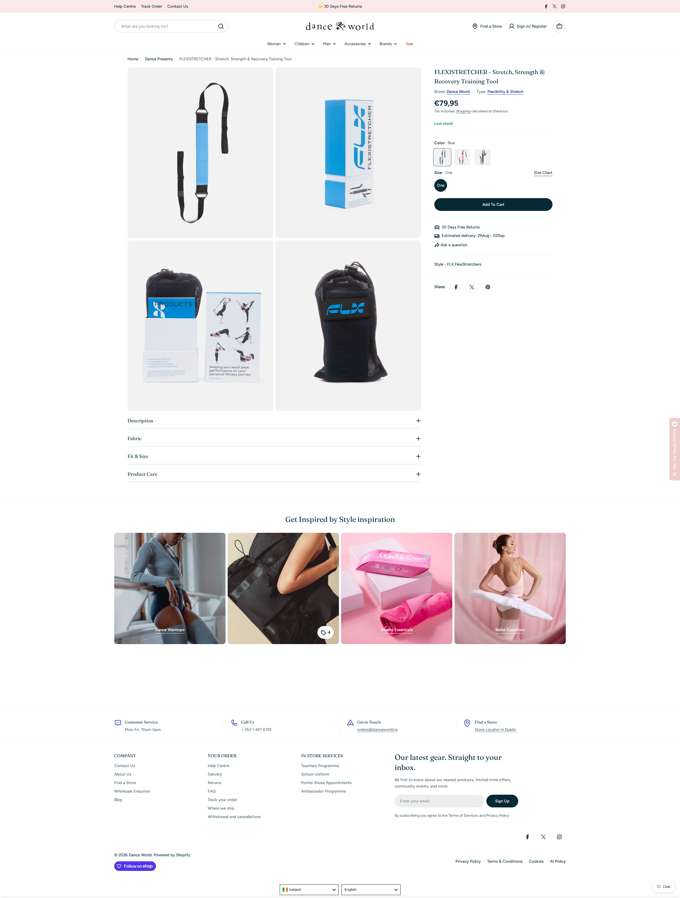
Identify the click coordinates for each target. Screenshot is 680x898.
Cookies (536, 861)
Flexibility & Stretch (505, 92)
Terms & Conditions (504, 861)
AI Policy (558, 861)
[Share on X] (472, 287)
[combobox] (171, 26)
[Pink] (462, 157)
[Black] (483, 157)
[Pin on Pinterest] (488, 287)
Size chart (543, 173)
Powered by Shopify (172, 855)
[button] (674, 449)
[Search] (221, 26)
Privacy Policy (468, 861)
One (440, 185)
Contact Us (177, 6)
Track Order (151, 6)
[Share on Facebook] (456, 287)
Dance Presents (159, 59)
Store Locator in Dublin (495, 729)
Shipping (463, 111)
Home (133, 59)
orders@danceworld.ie (377, 729)
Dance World (458, 92)
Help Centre (125, 6)
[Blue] (442, 157)
